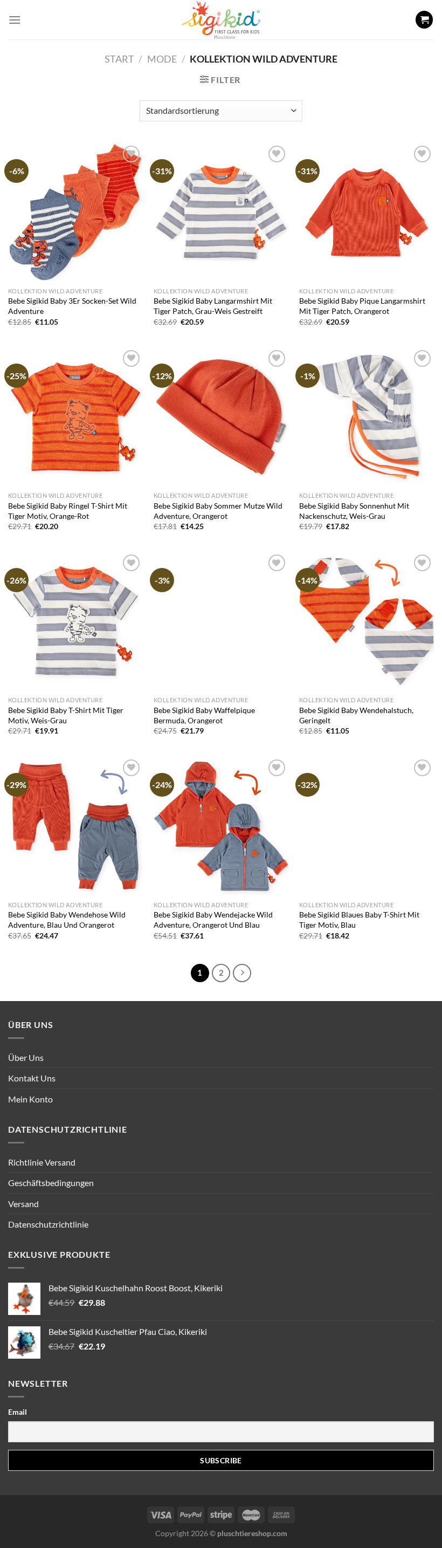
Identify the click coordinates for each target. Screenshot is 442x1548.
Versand (23, 1203)
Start (119, 59)
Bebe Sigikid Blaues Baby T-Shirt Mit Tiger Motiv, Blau (359, 919)
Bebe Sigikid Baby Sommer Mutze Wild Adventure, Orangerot (218, 510)
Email (17, 1411)
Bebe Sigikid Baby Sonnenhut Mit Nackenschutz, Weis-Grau (354, 510)
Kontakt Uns (32, 1078)
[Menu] (14, 19)
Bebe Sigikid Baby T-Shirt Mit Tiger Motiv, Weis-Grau (65, 715)
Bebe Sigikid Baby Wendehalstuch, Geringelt (356, 715)
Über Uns (26, 1057)
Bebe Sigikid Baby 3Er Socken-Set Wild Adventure (72, 306)
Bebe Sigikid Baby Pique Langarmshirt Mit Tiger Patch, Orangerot (362, 306)
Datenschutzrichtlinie (48, 1224)
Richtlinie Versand (41, 1162)
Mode (162, 59)
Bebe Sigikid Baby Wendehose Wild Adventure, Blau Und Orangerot (67, 919)
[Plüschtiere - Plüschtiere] (221, 19)
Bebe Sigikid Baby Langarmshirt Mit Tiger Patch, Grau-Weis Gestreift (213, 306)
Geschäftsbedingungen (51, 1182)
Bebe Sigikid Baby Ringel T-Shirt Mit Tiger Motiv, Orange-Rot (67, 510)
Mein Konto (30, 1099)
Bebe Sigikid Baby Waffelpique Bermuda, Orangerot (204, 715)
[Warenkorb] (424, 20)
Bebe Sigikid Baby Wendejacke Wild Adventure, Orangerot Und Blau (213, 919)
